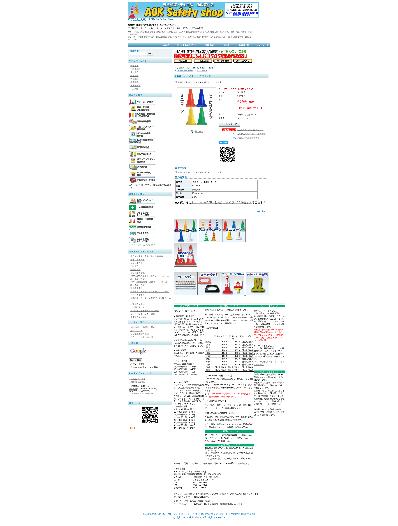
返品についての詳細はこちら (250, 129)
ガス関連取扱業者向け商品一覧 (144, 310)
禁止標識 (134, 75)
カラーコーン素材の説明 (141, 337)
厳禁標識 (134, 72)
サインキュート (137, 259)
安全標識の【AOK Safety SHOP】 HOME (193, 68)
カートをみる (163, 45)
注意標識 (134, 79)
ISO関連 (134, 89)
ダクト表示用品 (137, 295)
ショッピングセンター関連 (142, 314)
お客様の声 (244, 45)
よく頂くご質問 (137, 322)
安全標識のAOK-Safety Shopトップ (160, 514)
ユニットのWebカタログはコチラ (143, 245)
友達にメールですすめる (248, 138)
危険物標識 (135, 69)
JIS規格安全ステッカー (141, 307)
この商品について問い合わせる (251, 134)
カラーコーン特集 (185, 70)
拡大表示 (199, 131)
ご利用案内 (209, 45)
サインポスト (136, 263)
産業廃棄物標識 (137, 273)
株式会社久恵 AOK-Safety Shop (151, 19)
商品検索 (134, 51)
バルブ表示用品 (137, 304)
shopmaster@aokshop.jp (205, 477)
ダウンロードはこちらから (141, 393)
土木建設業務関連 (138, 317)
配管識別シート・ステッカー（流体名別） (149, 291)
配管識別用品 (136, 288)
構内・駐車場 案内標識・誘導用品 (146, 256)
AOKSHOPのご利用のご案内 (142, 327)
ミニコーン (202, 70)
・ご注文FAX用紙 (137, 378)
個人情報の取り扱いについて (214, 514)
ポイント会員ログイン (187, 45)
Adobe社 (133, 388)
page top (261, 211)
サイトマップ (262, 45)
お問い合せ (227, 45)
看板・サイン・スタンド (141, 251)
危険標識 (134, 266)
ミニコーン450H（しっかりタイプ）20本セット (221, 202)
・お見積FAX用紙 (137, 382)
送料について (136, 330)
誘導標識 (134, 82)
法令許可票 (135, 85)
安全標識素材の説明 (139, 334)
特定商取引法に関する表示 (243, 514)
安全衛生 (134, 65)
